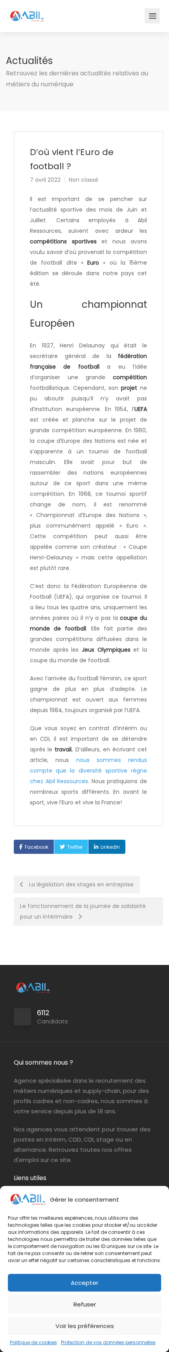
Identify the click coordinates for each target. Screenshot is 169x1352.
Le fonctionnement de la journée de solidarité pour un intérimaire (83, 911)
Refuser (84, 1304)
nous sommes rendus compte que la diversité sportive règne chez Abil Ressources (88, 770)
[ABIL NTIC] (27, 11)
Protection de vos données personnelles (108, 1342)
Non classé (83, 180)
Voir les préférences (84, 1326)
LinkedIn (110, 847)
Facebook (36, 847)
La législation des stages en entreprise (81, 884)
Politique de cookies (33, 1342)
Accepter (84, 1283)
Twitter (75, 847)
